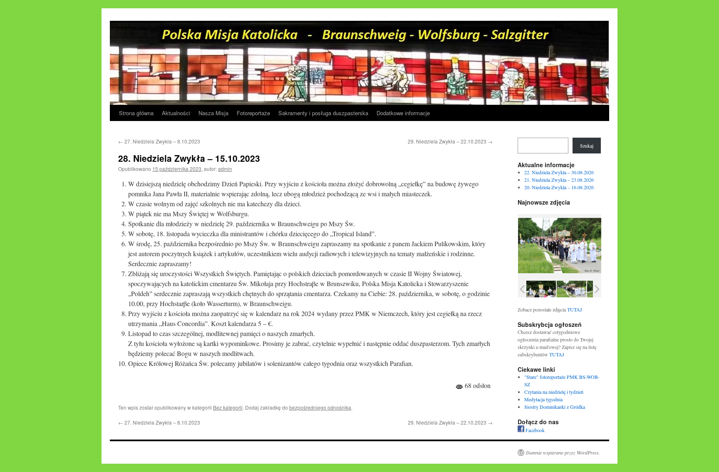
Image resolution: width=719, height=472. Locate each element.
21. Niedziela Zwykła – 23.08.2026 (559, 179)
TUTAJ (574, 309)
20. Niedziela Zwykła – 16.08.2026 (559, 187)
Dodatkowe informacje (403, 113)
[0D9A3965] (571, 289)
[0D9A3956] (541, 289)
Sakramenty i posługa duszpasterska (323, 113)
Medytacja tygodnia (543, 399)
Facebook (534, 430)
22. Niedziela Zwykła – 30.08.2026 (559, 172)
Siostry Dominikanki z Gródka (554, 406)
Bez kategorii (228, 407)
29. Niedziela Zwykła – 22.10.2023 (450, 141)
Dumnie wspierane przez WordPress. (563, 452)
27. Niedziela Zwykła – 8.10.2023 (159, 141)
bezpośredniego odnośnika (320, 407)
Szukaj (586, 145)
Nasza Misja (213, 113)
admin (225, 168)
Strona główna (136, 113)
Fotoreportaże (253, 113)
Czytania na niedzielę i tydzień (553, 391)
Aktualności (176, 113)
